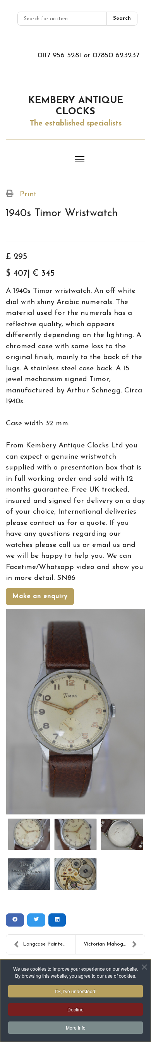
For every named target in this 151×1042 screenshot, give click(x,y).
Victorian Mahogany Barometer (114, 944)
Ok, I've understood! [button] (75, 991)
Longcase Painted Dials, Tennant (49, 944)
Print (28, 194)
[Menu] (79, 159)
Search (122, 18)
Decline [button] (75, 1009)
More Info (76, 1027)
